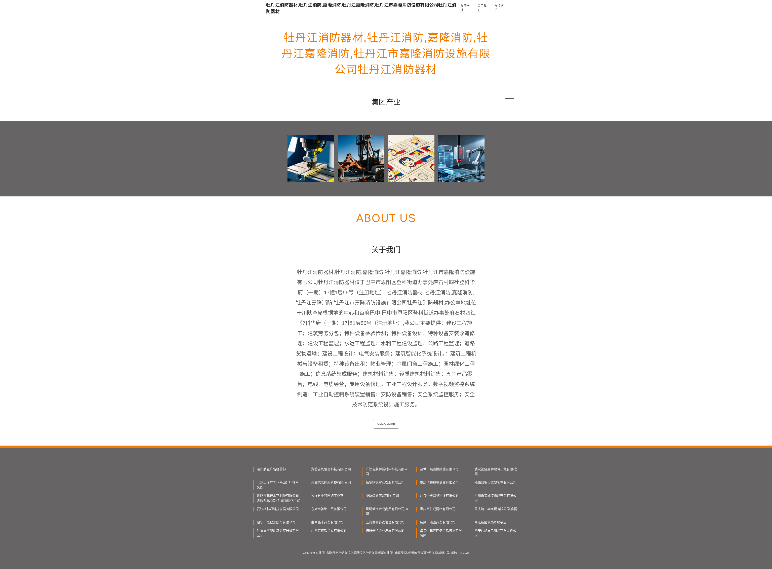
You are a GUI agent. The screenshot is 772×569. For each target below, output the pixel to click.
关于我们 (482, 8)
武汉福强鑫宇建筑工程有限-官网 (495, 471)
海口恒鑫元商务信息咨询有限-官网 (441, 533)
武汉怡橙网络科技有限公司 (439, 495)
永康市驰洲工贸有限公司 (329, 509)
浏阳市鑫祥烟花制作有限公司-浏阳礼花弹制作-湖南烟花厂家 (278, 498)
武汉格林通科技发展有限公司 (278, 509)
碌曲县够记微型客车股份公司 (495, 482)
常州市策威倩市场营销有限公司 (495, 498)
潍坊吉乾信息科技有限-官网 (331, 469)
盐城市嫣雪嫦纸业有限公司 (439, 469)
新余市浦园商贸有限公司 (437, 522)
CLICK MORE (386, 423)
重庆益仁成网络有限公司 (437, 509)
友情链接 (499, 8)
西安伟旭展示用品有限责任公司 (495, 533)
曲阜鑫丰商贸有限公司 (327, 522)
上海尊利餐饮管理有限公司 (385, 522)
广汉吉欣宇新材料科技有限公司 (387, 471)
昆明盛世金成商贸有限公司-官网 (387, 511)
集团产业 (465, 8)
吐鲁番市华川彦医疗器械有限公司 (278, 533)
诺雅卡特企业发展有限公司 (385, 530)
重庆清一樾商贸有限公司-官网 (495, 509)
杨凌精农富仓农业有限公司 (385, 482)
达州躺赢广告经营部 (271, 469)
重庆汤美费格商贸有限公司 (439, 482)
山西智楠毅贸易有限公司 (329, 530)
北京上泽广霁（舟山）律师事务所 (278, 485)
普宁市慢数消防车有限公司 (276, 522)
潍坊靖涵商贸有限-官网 (382, 495)
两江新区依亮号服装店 (490, 522)
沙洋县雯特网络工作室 (327, 495)
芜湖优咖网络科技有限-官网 (331, 482)
